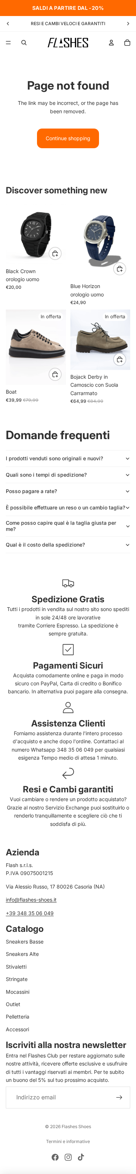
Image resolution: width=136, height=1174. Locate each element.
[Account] (111, 43)
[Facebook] (55, 1157)
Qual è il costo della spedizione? (45, 544)
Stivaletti (16, 966)
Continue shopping (68, 138)
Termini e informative (68, 1141)
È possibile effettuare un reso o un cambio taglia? (65, 507)
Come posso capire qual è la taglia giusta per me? (61, 526)
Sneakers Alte (22, 954)
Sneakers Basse (25, 941)
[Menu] (8, 42)
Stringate (17, 979)
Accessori (17, 1029)
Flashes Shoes (76, 1126)
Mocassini (17, 991)
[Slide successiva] (128, 24)
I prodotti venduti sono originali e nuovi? (54, 458)
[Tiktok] (81, 1157)
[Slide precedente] (8, 24)
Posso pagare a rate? (31, 491)
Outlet (13, 1004)
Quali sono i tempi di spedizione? (46, 475)
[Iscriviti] (119, 1097)
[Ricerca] (24, 43)
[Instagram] (68, 1157)
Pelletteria (17, 1016)
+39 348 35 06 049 (30, 913)
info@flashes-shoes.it (31, 900)
